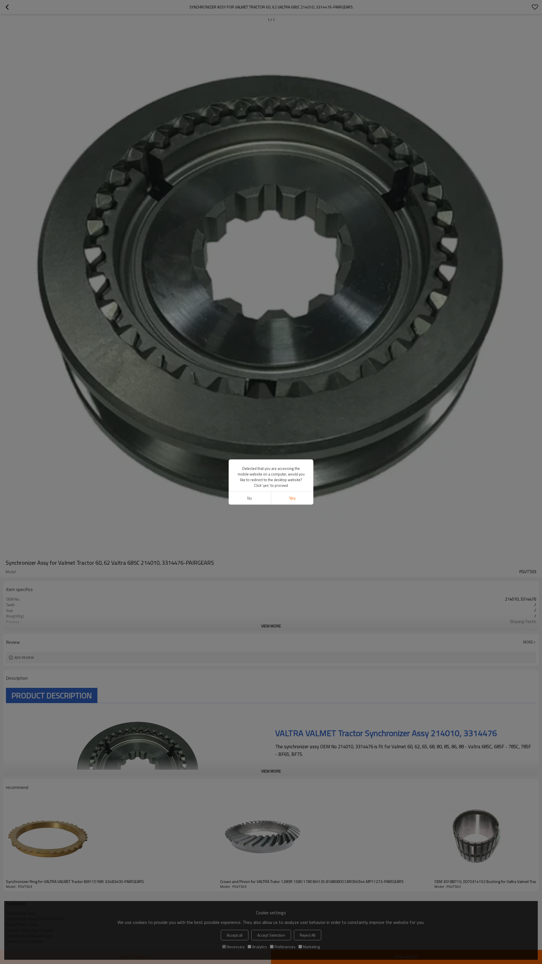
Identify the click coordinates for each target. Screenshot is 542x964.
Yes (292, 498)
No (249, 498)
